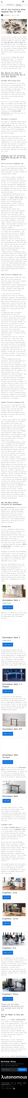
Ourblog (7, 1056)
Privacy (3, 1088)
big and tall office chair (14, 42)
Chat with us (9, 1088)
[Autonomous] (2, 2)
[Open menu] (26, 2)
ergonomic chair (20, 829)
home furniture (6, 125)
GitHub (14, 1084)
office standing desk (11, 827)
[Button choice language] (14, 1088)
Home (2, 1056)
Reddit (21, 1084)
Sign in (3, 1086)
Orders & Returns (10, 1086)
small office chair (16, 197)
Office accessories (8, 507)
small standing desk (18, 1019)
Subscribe (22, 1069)
